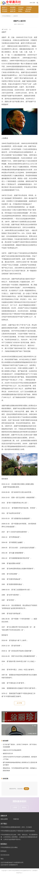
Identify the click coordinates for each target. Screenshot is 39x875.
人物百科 (15, 16)
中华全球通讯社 (6, 16)
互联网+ (20, 9)
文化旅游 (29, 7)
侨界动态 (4, 9)
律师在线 (27, 11)
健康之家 (12, 11)
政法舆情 (28, 9)
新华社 (24, 807)
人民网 (15, 807)
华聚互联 (16, 819)
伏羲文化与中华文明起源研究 (12, 750)
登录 (26, 788)
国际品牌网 (4, 819)
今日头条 (21, 7)
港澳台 (20, 11)
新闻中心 (4, 7)
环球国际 (4, 11)
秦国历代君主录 (8, 753)
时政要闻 (12, 7)
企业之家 (12, 9)
